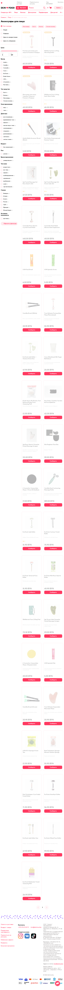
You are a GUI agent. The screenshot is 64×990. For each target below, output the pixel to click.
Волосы (22, 12)
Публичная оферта (7, 940)
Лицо (16, 12)
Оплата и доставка (7, 924)
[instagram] (20, 936)
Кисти (34, 26)
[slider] (0, 51)
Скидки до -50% (6, 12)
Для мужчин (32, 12)
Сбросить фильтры (10, 223)
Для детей (53, 12)
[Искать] (44, 8)
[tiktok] (33, 936)
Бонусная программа (7, 946)
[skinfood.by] (8, 8)
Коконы (41, 26)
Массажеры (26, 26)
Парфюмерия (43, 12)
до (11, 53)
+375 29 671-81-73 (23, 927)
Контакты (60, 2)
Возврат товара (6, 927)
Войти (58, 8)
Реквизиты (4, 943)
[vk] (27, 936)
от (2, 53)
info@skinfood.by (36, 927)
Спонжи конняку (50, 26)
